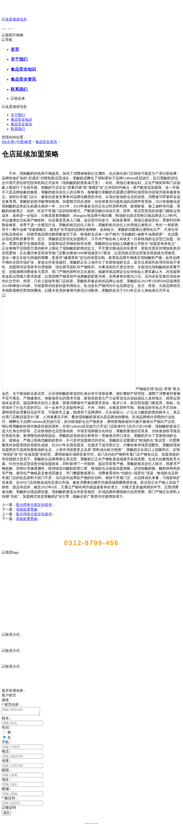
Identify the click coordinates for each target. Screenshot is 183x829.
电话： (7, 751)
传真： (7, 761)
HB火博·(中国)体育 (17, 142)
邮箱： (7, 770)
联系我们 (19, 89)
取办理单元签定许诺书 (34, 505)
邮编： (7, 789)
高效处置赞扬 (26, 509)
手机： (7, 742)
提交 (6, 812)
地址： (7, 779)
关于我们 (19, 59)
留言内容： (12, 704)
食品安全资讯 (23, 79)
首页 (15, 49)
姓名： (7, 718)
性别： (7, 727)
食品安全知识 (23, 69)
